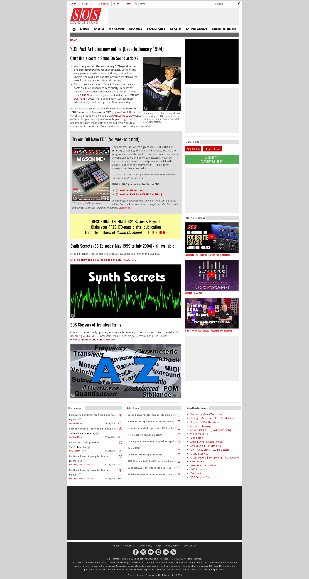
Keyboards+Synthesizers (204, 422)
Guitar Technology (201, 426)
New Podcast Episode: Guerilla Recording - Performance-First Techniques (153, 421)
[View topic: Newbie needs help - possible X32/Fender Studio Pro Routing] (179, 428)
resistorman (75, 460)
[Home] (86, 14)
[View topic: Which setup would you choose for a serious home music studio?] (179, 474)
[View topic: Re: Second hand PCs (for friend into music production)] (120, 415)
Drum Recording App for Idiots (145, 454)
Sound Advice (196, 29)
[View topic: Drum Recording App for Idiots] (179, 454)
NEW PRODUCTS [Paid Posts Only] (210, 430)
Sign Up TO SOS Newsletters (211, 159)
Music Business (224, 29)
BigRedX (73, 419)
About (116, 545)
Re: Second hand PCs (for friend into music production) (94, 414)
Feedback (195, 473)
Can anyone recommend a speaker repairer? (153, 441)
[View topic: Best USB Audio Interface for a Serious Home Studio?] (179, 468)
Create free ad (212, 149)
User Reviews (198, 461)
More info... (124, 207)
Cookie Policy (145, 545)
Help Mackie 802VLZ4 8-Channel (145, 434)
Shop (117, 3)
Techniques (156, 29)
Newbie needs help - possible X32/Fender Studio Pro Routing (153, 428)
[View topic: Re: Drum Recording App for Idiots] (120, 456)
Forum (99, 29)
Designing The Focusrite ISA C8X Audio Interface (207, 254)
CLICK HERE (157, 232)
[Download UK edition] (130, 190)
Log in (73, 3)
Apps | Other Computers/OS (206, 441)
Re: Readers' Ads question (84, 442)
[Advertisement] (212, 190)
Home (74, 29)
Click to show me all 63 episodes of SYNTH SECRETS (103, 259)
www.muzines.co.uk (120, 115)
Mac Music (196, 438)
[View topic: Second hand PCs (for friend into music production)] (120, 428)
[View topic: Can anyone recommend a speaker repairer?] (179, 441)
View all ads (193, 149)
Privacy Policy (171, 545)
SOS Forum (80, 98)
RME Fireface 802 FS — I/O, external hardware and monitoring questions (153, 461)
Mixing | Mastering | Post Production (212, 418)
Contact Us (128, 545)
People (175, 29)
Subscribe (103, 3)
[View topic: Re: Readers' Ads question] (120, 442)
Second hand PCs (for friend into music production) (94, 428)
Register (87, 3)
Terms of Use (190, 545)
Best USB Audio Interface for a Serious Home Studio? (153, 467)
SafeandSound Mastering (82, 433)
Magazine (117, 29)
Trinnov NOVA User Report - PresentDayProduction (208, 330)
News (84, 29)
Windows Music (75, 423)
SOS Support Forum (77, 451)
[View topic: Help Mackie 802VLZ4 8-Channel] (179, 434)
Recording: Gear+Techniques (81, 464)
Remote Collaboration (203, 465)
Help (128, 3)
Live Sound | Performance (205, 445)
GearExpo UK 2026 (193, 292)
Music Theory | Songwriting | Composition (215, 457)
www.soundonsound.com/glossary (92, 339)
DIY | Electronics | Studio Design (209, 449)
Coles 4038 (133, 448)
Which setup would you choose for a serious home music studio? (153, 474)
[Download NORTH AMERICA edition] (139, 194)
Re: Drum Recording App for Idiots (88, 456)
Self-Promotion (199, 469)
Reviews (135, 29)
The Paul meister (77, 447)
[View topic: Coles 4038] (179, 448)
